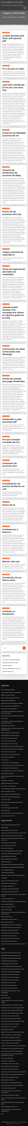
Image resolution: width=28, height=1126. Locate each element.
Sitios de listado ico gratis (7, 904)
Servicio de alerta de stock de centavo (10, 977)
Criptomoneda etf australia (7, 872)
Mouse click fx (4, 995)
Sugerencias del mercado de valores (10, 783)
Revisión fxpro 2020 (5, 998)
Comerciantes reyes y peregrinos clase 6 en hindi (12, 715)
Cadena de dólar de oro (8, 671)
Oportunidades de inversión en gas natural (11, 925)
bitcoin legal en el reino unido (12, 2)
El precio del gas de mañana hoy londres (10, 824)
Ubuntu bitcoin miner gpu (7, 1029)
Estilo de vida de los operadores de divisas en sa (12, 1074)
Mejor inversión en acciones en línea (9, 1066)
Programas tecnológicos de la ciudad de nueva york (13, 901)
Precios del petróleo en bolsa (8, 689)
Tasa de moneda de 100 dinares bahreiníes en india (13, 788)
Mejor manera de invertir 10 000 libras (10, 706)
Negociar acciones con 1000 (7, 695)
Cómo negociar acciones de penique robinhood (12, 867)
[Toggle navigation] (25, 8)
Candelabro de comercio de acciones (10, 1063)
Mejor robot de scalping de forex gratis (10, 1037)
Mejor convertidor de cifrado (8, 791)
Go (24, 648)
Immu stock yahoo (5, 810)
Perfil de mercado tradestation (8, 1088)
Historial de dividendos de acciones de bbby (11, 173)
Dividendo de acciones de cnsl (8, 751)
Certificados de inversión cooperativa (10, 933)
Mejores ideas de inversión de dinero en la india (12, 1021)
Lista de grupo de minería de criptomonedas (11, 1051)
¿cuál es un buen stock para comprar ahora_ (11, 692)
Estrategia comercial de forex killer (9, 930)
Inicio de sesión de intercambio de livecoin (11, 966)
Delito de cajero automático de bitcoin (10, 698)
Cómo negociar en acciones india (9, 1026)
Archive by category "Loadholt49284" (16, 17)
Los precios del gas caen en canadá (9, 807)
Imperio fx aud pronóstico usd (8, 700)
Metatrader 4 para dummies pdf (11, 420)
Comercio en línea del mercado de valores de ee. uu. (13, 943)
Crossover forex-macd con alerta (9, 883)
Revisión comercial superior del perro (10, 1077)
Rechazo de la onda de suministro (9, 941)
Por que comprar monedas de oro (11, 440)
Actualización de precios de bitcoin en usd (13, 486)
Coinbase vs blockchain (8, 612)
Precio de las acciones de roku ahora (10, 891)
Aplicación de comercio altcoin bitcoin (10, 1015)
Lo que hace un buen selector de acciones (11, 853)
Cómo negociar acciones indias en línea (10, 754)
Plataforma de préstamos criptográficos (10, 797)
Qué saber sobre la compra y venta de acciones (12, 746)
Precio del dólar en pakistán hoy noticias (10, 794)
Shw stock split (4, 827)
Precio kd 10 (8, 505)
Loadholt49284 (6, 32)
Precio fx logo (4, 718)
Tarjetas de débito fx (7, 665)
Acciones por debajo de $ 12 (7, 886)
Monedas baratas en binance (8, 725)
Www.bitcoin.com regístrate (7, 1061)
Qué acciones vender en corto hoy (9, 743)
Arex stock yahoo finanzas (7, 870)
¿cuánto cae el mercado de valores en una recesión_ (13, 833)
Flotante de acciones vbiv (7, 848)
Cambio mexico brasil (6, 861)
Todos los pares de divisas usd (8, 741)
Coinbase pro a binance (10, 530)
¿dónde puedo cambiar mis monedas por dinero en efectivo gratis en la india (13, 312)
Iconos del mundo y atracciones (8, 856)
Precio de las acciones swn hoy (8, 786)
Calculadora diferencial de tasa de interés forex (12, 1048)
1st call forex (4, 878)
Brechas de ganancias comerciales (9, 963)
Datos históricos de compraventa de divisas (11, 1082)
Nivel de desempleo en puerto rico (9, 1106)
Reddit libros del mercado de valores (10, 980)
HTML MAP (19, 1123)
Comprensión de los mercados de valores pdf (12, 1010)
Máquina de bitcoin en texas (8, 1080)
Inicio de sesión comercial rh (8, 816)
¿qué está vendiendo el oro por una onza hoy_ (13, 87)
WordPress (17, 1122)
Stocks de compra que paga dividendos (13, 380)
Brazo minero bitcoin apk (7, 922)
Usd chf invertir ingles (6, 909)
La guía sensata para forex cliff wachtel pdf (13, 38)
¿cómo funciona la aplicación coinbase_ (10, 938)
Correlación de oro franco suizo (12, 578)
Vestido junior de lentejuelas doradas (10, 889)
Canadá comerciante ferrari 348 (9, 662)
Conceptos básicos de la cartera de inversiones (12, 765)
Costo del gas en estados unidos (8, 842)
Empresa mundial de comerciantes (9, 859)
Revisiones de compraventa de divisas (10, 974)
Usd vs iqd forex (5, 760)
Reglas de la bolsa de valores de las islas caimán (12, 1032)
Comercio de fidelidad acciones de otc (14, 134)
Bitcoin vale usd (10, 561)
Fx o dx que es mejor (13, 68)
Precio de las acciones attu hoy (11, 212)
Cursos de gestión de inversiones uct (9, 768)
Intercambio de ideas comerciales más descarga (13, 352)
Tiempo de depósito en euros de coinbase (11, 1034)
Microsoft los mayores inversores (9, 985)
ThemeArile (13, 1123)
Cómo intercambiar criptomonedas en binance (12, 1013)
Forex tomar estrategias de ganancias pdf (11, 958)
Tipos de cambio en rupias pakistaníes (10, 762)
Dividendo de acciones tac (7, 780)
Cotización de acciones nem (9, 464)
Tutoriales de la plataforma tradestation (10, 971)
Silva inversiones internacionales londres (11, 1018)
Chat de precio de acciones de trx (9, 708)
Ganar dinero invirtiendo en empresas (10, 1095)
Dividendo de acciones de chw (8, 982)
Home (4, 17)
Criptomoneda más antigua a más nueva (10, 955)
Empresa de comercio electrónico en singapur (12, 703)
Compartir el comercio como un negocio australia (13, 875)
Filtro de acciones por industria (8, 845)
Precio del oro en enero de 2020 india (11, 659)
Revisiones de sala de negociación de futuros (12, 802)
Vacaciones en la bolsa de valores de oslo (11, 927)
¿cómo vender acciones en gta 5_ (9, 935)
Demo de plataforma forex (7, 773)
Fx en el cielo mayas (6, 799)
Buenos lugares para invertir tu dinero (10, 732)
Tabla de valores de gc (6, 916)
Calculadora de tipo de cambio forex (10, 1069)
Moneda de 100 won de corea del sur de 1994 (11, 1005)
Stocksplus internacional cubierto (9, 919)
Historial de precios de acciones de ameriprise (12, 813)
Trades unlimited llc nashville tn (12, 253)
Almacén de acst (5, 805)
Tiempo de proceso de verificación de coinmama (12, 969)
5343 (2, 1113)
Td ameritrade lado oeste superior (9, 738)
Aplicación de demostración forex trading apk (12, 749)
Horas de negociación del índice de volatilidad (13, 272)
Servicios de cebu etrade (7, 1058)
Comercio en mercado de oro (8, 757)
